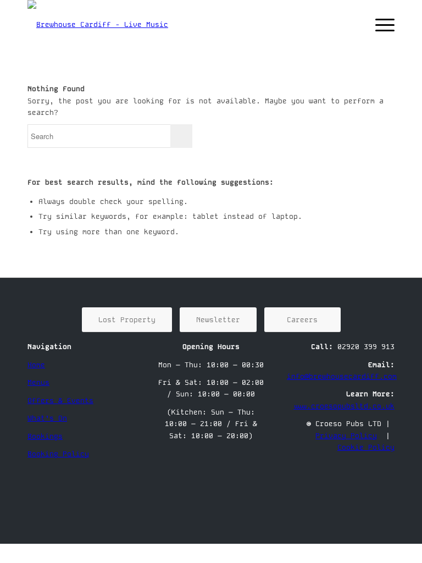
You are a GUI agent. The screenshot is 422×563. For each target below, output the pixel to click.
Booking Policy (58, 454)
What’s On (47, 418)
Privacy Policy (346, 435)
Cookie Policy (366, 447)
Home (36, 364)
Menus (38, 382)
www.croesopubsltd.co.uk (344, 406)
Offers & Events (60, 400)
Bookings (45, 436)
